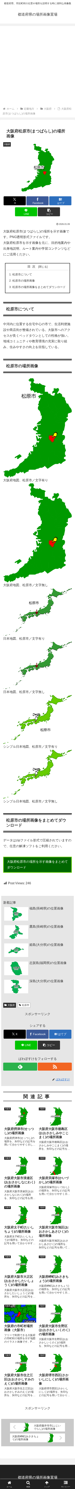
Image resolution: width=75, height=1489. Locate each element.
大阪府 (11, 1005)
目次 (32, 266)
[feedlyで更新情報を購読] (20, 1067)
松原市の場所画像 (23, 280)
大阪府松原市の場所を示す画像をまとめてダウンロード (37, 864)
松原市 (25, 1005)
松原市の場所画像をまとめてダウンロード (39, 287)
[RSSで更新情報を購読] (55, 1067)
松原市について (22, 274)
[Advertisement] (37, 67)
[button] (49, 211)
